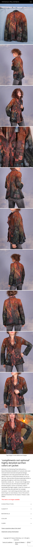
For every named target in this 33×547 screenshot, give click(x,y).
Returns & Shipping (20, 542)
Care (4, 523)
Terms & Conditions (7, 542)
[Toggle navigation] (31, 2)
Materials (6, 513)
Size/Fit (5, 509)
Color (4, 518)
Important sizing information (10, 531)
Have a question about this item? (11, 528)
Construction (8, 504)
